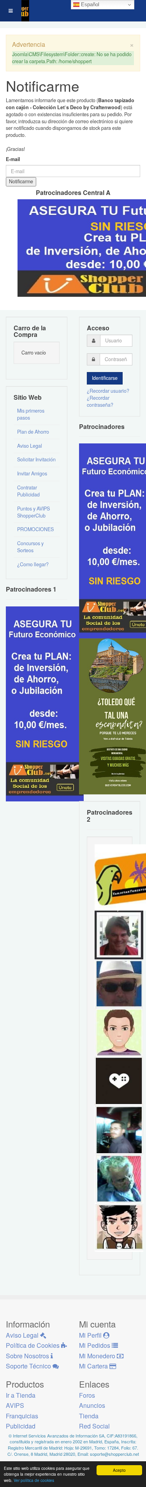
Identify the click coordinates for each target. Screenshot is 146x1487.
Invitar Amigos (32, 473)
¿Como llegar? (33, 564)
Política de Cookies (33, 1345)
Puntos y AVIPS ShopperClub (33, 512)
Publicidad (20, 1425)
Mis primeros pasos (30, 414)
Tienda (89, 1415)
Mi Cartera (94, 1365)
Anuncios (92, 1405)
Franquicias (22, 1415)
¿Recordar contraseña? (100, 401)
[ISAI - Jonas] (119, 1031)
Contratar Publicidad (28, 491)
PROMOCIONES (35, 529)
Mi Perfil (91, 1335)
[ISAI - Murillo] (119, 1129)
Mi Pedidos (95, 1345)
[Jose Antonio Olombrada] (45, 703)
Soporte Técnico (29, 1365)
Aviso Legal (29, 445)
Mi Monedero (98, 1355)
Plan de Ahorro (33, 431)
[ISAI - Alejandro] (119, 934)
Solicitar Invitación (36, 459)
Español (89, 4)
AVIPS (15, 1405)
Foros (87, 1395)
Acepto (119, 1470)
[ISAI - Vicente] (119, 983)
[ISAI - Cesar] (119, 1226)
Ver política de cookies (34, 1480)
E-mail (13, 159)
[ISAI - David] (119, 1080)
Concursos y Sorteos (30, 547)
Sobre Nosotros (28, 1355)
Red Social (94, 1425)
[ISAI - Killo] (119, 1178)
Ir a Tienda (20, 1395)
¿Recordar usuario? (108, 390)
